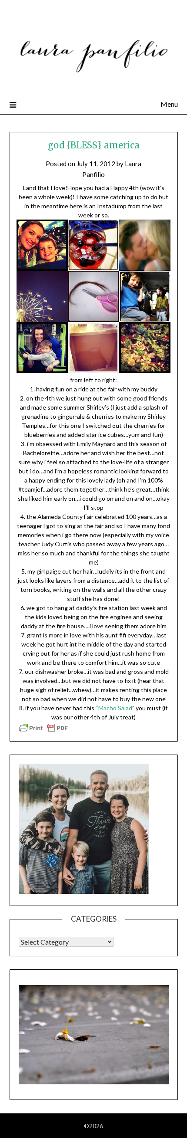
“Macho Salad (114, 708)
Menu (169, 104)
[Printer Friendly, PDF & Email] (43, 727)
